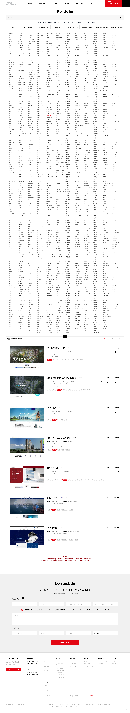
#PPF (10, 141)
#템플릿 (104, 146)
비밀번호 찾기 (47, 690)
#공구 (19, 152)
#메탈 (38, 111)
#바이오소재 (40, 226)
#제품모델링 (96, 35)
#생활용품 (58, 45)
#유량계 (76, 141)
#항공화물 (114, 137)
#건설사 (11, 322)
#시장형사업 (58, 316)
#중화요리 (95, 139)
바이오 (73, 22)
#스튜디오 (58, 285)
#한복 (113, 107)
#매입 (38, 98)
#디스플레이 (30, 320)
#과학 (19, 209)
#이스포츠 (77, 273)
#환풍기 (113, 277)
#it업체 (10, 199)
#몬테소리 (39, 133)
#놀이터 (29, 158)
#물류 (38, 172)
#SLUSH (11, 158)
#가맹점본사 (12, 248)
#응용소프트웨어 (78, 199)
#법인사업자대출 (41, 316)
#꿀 (28, 100)
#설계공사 (58, 72)
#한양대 (113, 113)
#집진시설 (95, 178)
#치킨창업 (95, 299)
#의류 (76, 236)
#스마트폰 (58, 264)
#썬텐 (66, 141)
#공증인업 (20, 199)
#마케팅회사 (40, 86)
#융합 (76, 178)
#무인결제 (39, 160)
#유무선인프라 (78, 143)
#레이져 (39, 53)
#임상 (85, 39)
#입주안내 (86, 49)
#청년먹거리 (96, 226)
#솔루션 (57, 185)
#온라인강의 (77, 55)
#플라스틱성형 (106, 328)
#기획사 (29, 94)
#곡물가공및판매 (22, 133)
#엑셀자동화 (68, 252)
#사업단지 (48, 232)
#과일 (19, 207)
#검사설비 (20, 72)
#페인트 (104, 250)
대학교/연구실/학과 (28, 27)
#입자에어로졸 (87, 45)
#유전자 (76, 150)
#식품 (66, 59)
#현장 (113, 205)
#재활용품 (86, 148)
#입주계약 (86, 47)
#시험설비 (58, 332)
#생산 (57, 39)
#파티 (104, 217)
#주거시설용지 (96, 92)
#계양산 (20, 105)
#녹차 (29, 154)
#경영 (19, 96)
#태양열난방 (105, 127)
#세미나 (57, 115)
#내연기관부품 (31, 121)
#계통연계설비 (21, 109)
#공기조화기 (21, 158)
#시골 (57, 291)
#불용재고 (48, 168)
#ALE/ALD (11, 37)
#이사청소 (77, 269)
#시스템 (57, 305)
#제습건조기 (86, 312)
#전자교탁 (86, 230)
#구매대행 (20, 271)
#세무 (57, 104)
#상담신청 (48, 320)
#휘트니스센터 (115, 305)
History (45, 668)
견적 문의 (109, 348)
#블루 (47, 187)
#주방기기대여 (96, 100)
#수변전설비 (58, 201)
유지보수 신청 (79, 3)
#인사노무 (77, 295)
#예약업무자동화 (78, 37)
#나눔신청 (30, 105)
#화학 (113, 250)
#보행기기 (48, 66)
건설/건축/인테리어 (43, 27)
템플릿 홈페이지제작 (61, 610)
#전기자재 (86, 180)
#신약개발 (67, 90)
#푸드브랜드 (105, 299)
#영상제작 (67, 324)
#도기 (29, 265)
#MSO (10, 125)
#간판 (10, 271)
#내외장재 (30, 123)
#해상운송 (114, 148)
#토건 (104, 148)
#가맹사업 (11, 244)
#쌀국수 (67, 139)
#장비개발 (86, 117)
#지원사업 (95, 154)
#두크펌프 (30, 308)
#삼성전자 (48, 310)
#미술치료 (39, 197)
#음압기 (76, 191)
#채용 (94, 207)
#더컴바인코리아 (31, 248)
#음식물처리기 (78, 187)
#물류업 (39, 180)
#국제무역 (20, 287)
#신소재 (67, 86)
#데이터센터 (30, 260)
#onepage (11, 213)
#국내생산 (20, 283)
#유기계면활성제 (78, 133)
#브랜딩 (48, 178)
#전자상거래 (86, 238)
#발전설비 (39, 265)
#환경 (113, 258)
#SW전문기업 (12, 164)
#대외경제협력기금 (32, 230)
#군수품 (20, 293)
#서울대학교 (58, 57)
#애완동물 (67, 189)
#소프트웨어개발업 (60, 170)
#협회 (113, 209)
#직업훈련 (95, 164)
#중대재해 (95, 133)
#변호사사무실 (49, 33)
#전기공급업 (86, 166)
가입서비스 (47, 682)
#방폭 (38, 291)
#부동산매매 (49, 109)
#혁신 (113, 201)
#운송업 (76, 100)
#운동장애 (77, 96)
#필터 (113, 61)
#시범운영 (58, 299)
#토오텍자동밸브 (106, 164)
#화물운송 (114, 228)
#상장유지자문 (49, 324)
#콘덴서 (104, 80)
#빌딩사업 (48, 223)
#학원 (113, 90)
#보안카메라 (49, 61)
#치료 (94, 287)
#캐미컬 (95, 328)
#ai (9, 174)
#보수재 (48, 51)
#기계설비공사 (31, 39)
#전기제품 (86, 193)
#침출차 (95, 308)
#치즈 (94, 293)
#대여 (29, 228)
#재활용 (85, 146)
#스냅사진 (58, 246)
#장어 (85, 127)
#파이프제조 (105, 213)
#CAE (10, 47)
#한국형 (113, 104)
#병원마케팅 (49, 43)
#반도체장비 (40, 242)
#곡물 (19, 129)
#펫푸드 (104, 262)
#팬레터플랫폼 (106, 240)
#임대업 (85, 37)
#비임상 (48, 201)
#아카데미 (67, 160)
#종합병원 (95, 86)
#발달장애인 (40, 258)
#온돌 (76, 51)
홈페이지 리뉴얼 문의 (92, 610)
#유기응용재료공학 (79, 137)
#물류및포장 (40, 176)
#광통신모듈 (21, 240)
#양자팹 (67, 219)
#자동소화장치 (87, 61)
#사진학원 (48, 244)
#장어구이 (86, 129)
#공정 (19, 191)
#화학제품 (114, 256)
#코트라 (104, 78)
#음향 (76, 195)
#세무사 (57, 107)
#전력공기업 (86, 199)
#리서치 (39, 72)
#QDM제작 (11, 143)
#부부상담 (48, 121)
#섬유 (57, 88)
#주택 (94, 105)
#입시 (85, 41)
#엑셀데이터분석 (69, 248)
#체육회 (95, 246)
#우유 (76, 90)
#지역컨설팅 (96, 152)
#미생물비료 (40, 191)
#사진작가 (48, 240)
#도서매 (29, 277)
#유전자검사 (77, 152)
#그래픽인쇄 (21, 299)
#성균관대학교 (59, 94)
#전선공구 (86, 219)
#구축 (19, 275)
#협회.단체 (114, 211)
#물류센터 (39, 178)
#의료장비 (77, 232)
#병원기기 (48, 41)
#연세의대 (67, 301)
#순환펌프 (58, 240)
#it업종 (10, 197)
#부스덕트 (48, 131)
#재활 (85, 141)
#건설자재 (11, 332)
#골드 (19, 135)
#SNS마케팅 (11, 162)
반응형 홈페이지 (27, 610)
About (45, 661)
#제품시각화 (96, 41)
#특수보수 (105, 205)
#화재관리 (114, 246)
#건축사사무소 (21, 55)
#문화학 (39, 168)
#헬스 (113, 197)
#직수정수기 (96, 160)
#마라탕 (39, 74)
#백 (38, 301)
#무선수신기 (40, 150)
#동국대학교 (30, 299)
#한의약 (113, 117)
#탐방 (104, 119)
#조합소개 (95, 74)
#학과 (113, 68)
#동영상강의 (30, 305)
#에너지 (67, 232)
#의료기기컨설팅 (78, 217)
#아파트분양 (68, 162)
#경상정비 (20, 94)
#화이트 (113, 234)
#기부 (29, 51)
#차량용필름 (96, 185)
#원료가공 (77, 113)
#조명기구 (95, 63)
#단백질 (29, 195)
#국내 (19, 281)
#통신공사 (105, 176)
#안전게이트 (68, 172)
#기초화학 (30, 86)
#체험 (94, 248)
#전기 (85, 162)
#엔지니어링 (68, 256)
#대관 (29, 209)
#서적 (57, 61)
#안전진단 (67, 178)
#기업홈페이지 (31, 78)
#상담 (47, 312)
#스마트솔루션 (59, 256)
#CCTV (10, 51)
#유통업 (76, 168)
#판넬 (104, 221)
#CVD (10, 59)
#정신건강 (86, 299)
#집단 (94, 176)
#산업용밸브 (49, 281)
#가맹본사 (11, 240)
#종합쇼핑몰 (96, 88)
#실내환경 (67, 105)
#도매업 (29, 273)
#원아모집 (77, 117)
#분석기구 (48, 154)
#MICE (10, 119)
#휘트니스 (114, 303)
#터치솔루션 (105, 135)
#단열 (29, 199)
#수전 (57, 215)
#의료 (76, 203)
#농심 (29, 166)
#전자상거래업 (87, 240)
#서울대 (57, 55)
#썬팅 (66, 143)
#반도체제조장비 (41, 244)
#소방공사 (58, 141)
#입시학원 (86, 43)
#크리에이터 (105, 86)
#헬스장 (113, 199)
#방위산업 (39, 289)
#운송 (76, 98)
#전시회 (85, 223)
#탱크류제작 (105, 131)
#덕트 (29, 250)
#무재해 (39, 162)
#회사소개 (114, 291)
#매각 (38, 94)
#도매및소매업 (31, 271)
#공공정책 (20, 150)
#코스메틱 (105, 66)
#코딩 (104, 65)
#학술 (113, 74)
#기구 (29, 47)
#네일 (29, 131)
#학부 (113, 72)
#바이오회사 (40, 232)
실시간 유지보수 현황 (102, 661)
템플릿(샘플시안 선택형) (102, 27)
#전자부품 (86, 234)
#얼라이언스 (68, 226)
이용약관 (48, 696)
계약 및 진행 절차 (73, 664)
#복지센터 (48, 88)
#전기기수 (86, 172)
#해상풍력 (114, 154)
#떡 (28, 332)
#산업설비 (48, 271)
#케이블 (104, 61)
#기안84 (29, 65)
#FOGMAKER (12, 65)
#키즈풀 (104, 105)
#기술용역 (30, 59)
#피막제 (113, 39)
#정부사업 (86, 289)
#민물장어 (39, 205)
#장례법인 (86, 113)
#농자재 (29, 172)
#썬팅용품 (67, 146)
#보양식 (48, 63)
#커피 (104, 35)
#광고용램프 (21, 236)
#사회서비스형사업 (50, 256)
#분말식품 (48, 148)
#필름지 (113, 59)
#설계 (57, 70)
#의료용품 (77, 228)
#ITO (10, 80)
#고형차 (20, 127)
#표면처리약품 (106, 293)
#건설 (10, 318)
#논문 (29, 156)
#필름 (113, 51)
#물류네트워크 (40, 174)
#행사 (113, 176)
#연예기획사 (68, 303)
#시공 (57, 293)
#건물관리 (11, 314)
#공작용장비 (21, 184)
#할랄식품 (114, 127)
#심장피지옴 (68, 133)
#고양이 (20, 119)
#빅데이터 (48, 221)
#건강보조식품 (12, 308)
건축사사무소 (87, 22)
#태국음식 (105, 121)
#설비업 (57, 82)
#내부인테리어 (31, 117)
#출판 (94, 269)
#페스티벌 (105, 248)
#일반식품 (77, 324)
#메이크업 (39, 109)
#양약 (66, 213)
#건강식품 (11, 310)
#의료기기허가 (78, 219)
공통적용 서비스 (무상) (88, 666)
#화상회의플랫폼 (115, 232)
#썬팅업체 (67, 145)
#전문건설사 (86, 205)
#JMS (10, 104)
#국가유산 (20, 279)
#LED (10, 113)
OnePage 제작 (77, 610)
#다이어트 (30, 187)
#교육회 (20, 265)
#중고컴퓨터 (96, 127)
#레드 (38, 43)
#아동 (66, 150)
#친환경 (95, 303)
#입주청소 (86, 51)
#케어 (104, 59)
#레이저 (39, 49)
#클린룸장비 (105, 98)
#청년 (94, 223)
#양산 (66, 209)
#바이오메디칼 (40, 225)
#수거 (57, 195)
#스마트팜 (58, 260)
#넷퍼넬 (29, 143)
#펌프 (104, 244)
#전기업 (85, 178)
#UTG (10, 170)
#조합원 (95, 76)
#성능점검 (58, 96)
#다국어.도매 (30, 180)
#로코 (38, 68)
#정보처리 (86, 283)
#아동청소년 (68, 154)
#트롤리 (104, 199)
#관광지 (20, 225)
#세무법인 (58, 105)
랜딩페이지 (79, 22)
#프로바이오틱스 (106, 322)
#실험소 (67, 119)
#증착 (94, 141)
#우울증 (76, 88)
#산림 (47, 260)
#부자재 (48, 133)
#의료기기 (77, 207)
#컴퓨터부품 (105, 51)
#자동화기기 (86, 80)
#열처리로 (67, 310)
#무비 (38, 141)
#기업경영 (30, 68)
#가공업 (11, 230)
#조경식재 (95, 51)
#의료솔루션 (77, 223)
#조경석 (95, 47)
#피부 (113, 41)
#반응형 (39, 256)
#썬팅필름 (67, 148)
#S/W (10, 150)
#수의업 (57, 209)
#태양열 (104, 125)
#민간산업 (39, 203)
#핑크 (113, 63)
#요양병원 (77, 74)
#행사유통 (114, 185)
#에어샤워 (67, 240)
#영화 (66, 330)
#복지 (47, 82)
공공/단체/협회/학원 (87, 27)
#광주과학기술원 (22, 238)
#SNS (10, 160)
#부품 (47, 137)
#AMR (10, 39)
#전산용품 (86, 215)
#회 (112, 281)
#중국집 (95, 131)
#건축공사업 (21, 43)
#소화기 (57, 182)
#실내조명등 (68, 102)
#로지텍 (39, 66)
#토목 (104, 156)
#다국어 (29, 178)
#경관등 (20, 92)
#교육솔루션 (21, 262)
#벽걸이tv (39, 324)
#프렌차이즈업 (106, 320)
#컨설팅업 (105, 43)
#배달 (38, 295)
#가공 (10, 225)
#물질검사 (39, 182)
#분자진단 (48, 162)
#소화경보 (58, 180)
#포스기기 (105, 279)
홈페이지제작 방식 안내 (75, 661)
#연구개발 (67, 269)
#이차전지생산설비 (79, 277)
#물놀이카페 (40, 170)
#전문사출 (86, 211)
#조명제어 (95, 68)
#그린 (19, 303)
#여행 (66, 264)
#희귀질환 (114, 310)
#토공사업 (105, 154)
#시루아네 (58, 297)
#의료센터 (77, 221)
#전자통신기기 (87, 256)
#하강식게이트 (115, 65)
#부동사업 (48, 100)
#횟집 (113, 297)
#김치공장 (30, 96)
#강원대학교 (12, 287)
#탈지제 (104, 117)
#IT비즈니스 (11, 86)
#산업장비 (48, 293)
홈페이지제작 (54, 3)
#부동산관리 (49, 107)
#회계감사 (114, 285)
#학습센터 (114, 88)
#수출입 (57, 232)
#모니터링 (39, 119)
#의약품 (76, 250)
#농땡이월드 (30, 160)
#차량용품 (95, 184)
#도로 (29, 267)
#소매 (57, 135)
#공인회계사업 (21, 180)
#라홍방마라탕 (40, 35)
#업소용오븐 (68, 230)
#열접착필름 (68, 308)
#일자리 (76, 332)
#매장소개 (39, 102)
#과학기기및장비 (22, 213)
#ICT (10, 72)
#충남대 (95, 273)
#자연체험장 (86, 96)
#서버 (57, 47)
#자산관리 (86, 90)
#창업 (94, 197)
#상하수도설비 (49, 330)
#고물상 (20, 115)
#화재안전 (114, 248)
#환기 (113, 271)
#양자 (66, 217)
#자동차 (85, 65)
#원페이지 (77, 121)
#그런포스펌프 (21, 301)
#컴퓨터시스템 (106, 53)
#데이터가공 (30, 254)
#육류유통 (77, 176)
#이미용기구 (77, 265)
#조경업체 (95, 53)
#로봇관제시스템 (41, 61)
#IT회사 (10, 102)
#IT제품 (10, 98)
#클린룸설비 (105, 96)
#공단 (19, 162)
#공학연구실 (21, 205)
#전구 (85, 160)
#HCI (10, 68)
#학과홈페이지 (115, 70)
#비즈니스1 (48, 211)
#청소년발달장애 (97, 234)
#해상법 (113, 146)
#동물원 (29, 303)
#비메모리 (48, 191)
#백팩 (38, 303)
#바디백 (39, 217)
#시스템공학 (58, 306)
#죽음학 (95, 113)
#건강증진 (11, 312)
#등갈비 (29, 314)
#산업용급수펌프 (50, 279)
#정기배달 (86, 271)
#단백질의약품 (31, 197)
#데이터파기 (30, 262)
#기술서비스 (30, 55)
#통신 (104, 174)
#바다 (38, 213)
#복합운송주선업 (50, 94)
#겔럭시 (20, 88)
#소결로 (57, 131)
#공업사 (20, 172)
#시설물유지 (58, 303)
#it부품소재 (11, 193)
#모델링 (39, 123)
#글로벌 (20, 308)
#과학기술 (20, 215)
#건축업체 (20, 63)
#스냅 (57, 244)
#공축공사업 (21, 201)
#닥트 (29, 191)
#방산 (38, 275)
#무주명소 (39, 164)
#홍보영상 (114, 225)
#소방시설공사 (59, 145)
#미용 (38, 201)
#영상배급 (67, 316)
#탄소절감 (105, 109)
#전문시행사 (86, 213)
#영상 (66, 314)
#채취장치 (95, 209)
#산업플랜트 (49, 297)
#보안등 (48, 55)
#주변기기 (95, 104)
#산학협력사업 (49, 303)
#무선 (38, 143)
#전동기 (85, 197)
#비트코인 (48, 217)
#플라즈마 (105, 332)
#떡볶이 (39, 33)
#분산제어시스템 (50, 150)
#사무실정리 (49, 228)
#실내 (66, 96)
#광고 (19, 230)
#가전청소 (11, 262)
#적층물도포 (86, 158)
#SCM (10, 152)
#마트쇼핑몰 (40, 88)
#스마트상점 (58, 254)
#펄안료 (104, 242)
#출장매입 (95, 265)
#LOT (10, 115)
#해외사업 (114, 166)
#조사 (94, 70)
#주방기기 (95, 98)
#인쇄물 (76, 301)
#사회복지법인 (49, 252)
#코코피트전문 (106, 76)
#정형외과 (86, 310)
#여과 (66, 260)
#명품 (38, 115)
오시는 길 (46, 670)
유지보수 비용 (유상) (88, 664)
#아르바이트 (68, 156)
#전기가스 (86, 164)
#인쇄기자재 (77, 299)
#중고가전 (95, 125)
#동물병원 (30, 301)
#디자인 (29, 322)
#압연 (66, 182)
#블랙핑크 (48, 185)
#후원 (113, 301)
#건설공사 (11, 320)
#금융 (19, 320)
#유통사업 (77, 166)
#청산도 (95, 228)
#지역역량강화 (96, 150)
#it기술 (10, 189)
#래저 (38, 37)
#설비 (57, 78)
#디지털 (29, 326)
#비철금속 (48, 215)
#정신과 (85, 305)
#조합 (94, 72)
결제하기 (92, 696)
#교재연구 (20, 267)
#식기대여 (67, 39)
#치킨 (94, 295)
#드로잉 (29, 310)
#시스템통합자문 (59, 312)
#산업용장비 (49, 283)
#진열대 (95, 172)
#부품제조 (48, 146)
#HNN (10, 70)
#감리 (10, 277)
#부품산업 (48, 143)
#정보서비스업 (87, 281)
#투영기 (104, 195)
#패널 (104, 234)
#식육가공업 (68, 53)
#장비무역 (86, 121)
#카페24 (95, 320)
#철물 (94, 219)
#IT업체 (10, 94)
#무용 (38, 158)
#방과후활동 (40, 273)
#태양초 (104, 129)
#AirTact (11, 41)
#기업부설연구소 (31, 74)
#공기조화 (20, 156)
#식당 (66, 45)
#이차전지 (77, 275)
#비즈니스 (48, 209)
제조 (61, 22)
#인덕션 (76, 287)
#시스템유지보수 (59, 308)
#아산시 (67, 158)
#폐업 (104, 269)
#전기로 (85, 174)
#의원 (76, 252)
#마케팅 (39, 80)
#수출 (57, 225)
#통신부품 (105, 178)
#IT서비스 (11, 88)
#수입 (57, 211)
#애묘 (66, 187)
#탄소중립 (105, 111)
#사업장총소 (49, 234)
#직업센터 (95, 162)
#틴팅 (104, 211)
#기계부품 (30, 35)
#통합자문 (105, 191)
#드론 (29, 312)
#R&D (10, 146)
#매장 (38, 100)
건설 (64, 22)
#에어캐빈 (67, 242)
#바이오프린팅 (40, 230)
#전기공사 (86, 168)
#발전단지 (39, 264)
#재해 (85, 139)
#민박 (38, 207)
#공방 (19, 168)
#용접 (76, 80)
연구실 (49, 22)
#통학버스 (105, 185)
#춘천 (94, 264)
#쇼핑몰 (57, 193)
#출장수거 (95, 267)
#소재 (57, 148)
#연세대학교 (68, 299)
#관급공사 (20, 226)
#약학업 (67, 207)
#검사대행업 (21, 70)
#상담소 (48, 318)
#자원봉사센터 (87, 100)
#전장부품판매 (87, 260)
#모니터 (39, 117)
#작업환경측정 (87, 107)
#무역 (38, 154)
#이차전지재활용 (78, 283)
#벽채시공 (39, 326)
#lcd (10, 209)
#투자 (104, 197)
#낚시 (29, 107)
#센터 (57, 125)
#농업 (29, 168)
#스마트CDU (58, 248)
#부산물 (48, 125)
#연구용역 (67, 283)
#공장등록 (20, 187)
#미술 (38, 195)
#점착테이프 (86, 267)
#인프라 (76, 318)
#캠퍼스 (95, 330)
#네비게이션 (30, 129)
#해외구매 (114, 162)
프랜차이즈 (55, 22)
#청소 (94, 230)
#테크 (104, 145)
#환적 (113, 275)
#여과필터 (67, 262)
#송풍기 (57, 187)
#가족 (10, 264)
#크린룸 (104, 88)
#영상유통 (67, 318)
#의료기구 (77, 205)
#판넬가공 (105, 223)
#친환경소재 (96, 306)
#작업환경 (86, 105)
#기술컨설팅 (30, 63)
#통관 (104, 170)
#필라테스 (114, 49)
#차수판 (95, 187)
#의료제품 (77, 234)
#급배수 (20, 328)
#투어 (104, 193)
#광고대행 (20, 232)
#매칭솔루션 (40, 105)
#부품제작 (48, 145)
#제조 (85, 322)
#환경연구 (114, 265)
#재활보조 (86, 145)
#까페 (29, 98)
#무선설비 (39, 148)
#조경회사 (95, 55)
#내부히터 (30, 119)
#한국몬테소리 (115, 98)
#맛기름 (39, 90)
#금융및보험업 (21, 322)
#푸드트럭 (105, 301)
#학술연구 (114, 76)
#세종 (57, 117)
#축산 (94, 260)
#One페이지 (11, 139)
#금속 (19, 310)
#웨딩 (76, 123)
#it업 (10, 195)
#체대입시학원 (96, 240)
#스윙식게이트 (59, 267)
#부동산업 (48, 115)
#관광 (19, 223)
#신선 (66, 80)
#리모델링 (39, 70)
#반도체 (39, 236)
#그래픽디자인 (21, 297)
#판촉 (104, 228)
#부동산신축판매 (50, 113)
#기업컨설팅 (30, 76)
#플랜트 (113, 33)
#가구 (10, 234)
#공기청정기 (21, 160)
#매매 (38, 96)
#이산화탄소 (77, 271)
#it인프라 (11, 201)
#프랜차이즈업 (106, 310)
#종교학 (95, 78)
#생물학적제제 (59, 37)
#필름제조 (114, 57)
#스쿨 (57, 269)
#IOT (10, 74)
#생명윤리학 (58, 33)
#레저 (38, 55)
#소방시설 (58, 143)
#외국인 (76, 63)
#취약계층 (95, 275)
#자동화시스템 (87, 82)
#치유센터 (95, 291)
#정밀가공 (86, 275)
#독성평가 (30, 297)
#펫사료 (104, 258)
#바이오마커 (40, 223)
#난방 (29, 109)
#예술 (76, 33)
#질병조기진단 (96, 174)
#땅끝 (29, 330)
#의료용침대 (77, 226)
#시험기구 (58, 328)
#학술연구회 (114, 82)
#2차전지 (11, 33)
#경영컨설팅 (21, 104)
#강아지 (11, 283)
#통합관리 (105, 187)
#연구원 (67, 285)
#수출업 (57, 230)
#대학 (29, 238)
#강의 (10, 289)
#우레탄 (76, 84)
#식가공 (67, 35)
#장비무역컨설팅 (87, 123)
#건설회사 (20, 35)
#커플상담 (105, 33)
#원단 (76, 107)
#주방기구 (95, 96)
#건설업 (11, 328)
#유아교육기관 (78, 148)
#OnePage (11, 137)
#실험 (66, 111)
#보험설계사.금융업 (50, 74)
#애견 (66, 184)
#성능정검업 (58, 98)
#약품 (66, 201)
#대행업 (29, 246)
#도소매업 (30, 281)
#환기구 (113, 273)
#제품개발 (95, 33)
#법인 (38, 314)
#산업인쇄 (48, 291)
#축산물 (95, 262)
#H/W (10, 66)
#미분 (38, 187)
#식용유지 (67, 51)
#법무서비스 (40, 312)
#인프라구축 (77, 320)
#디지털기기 (30, 328)
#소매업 (57, 137)
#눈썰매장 (30, 176)
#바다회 (39, 215)
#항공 (113, 131)
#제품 (85, 332)
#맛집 (38, 92)
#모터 (38, 131)
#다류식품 (30, 182)
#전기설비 (86, 176)
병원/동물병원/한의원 (72, 27)
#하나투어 (114, 66)
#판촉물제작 (105, 232)
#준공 (94, 115)
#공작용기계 (21, 182)
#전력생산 (86, 201)
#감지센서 (11, 279)
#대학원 (29, 244)
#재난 (85, 131)
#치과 (94, 285)
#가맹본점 (11, 242)
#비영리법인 (49, 199)
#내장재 (29, 125)
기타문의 (106, 610)
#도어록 (29, 291)
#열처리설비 (68, 312)
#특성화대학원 (106, 203)
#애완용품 (67, 191)
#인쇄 (76, 297)
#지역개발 (95, 145)
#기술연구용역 (31, 57)
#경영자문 (20, 102)
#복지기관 (48, 84)
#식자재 (67, 55)
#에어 (66, 238)
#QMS (10, 145)
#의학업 (76, 264)
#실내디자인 (68, 98)
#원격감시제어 (78, 105)
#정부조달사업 (87, 291)
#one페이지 (11, 215)
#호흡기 (113, 215)
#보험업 (48, 76)
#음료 (76, 180)
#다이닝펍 (30, 185)
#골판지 (20, 137)
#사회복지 (48, 250)
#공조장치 (20, 197)
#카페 (94, 318)
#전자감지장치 (87, 228)
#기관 (29, 45)
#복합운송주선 (49, 92)
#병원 (47, 39)
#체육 (94, 242)
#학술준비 (114, 84)
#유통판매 (77, 170)
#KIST (10, 109)
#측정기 (95, 281)
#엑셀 (66, 246)
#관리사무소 (21, 228)
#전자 (85, 225)
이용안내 (77, 696)
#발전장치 (39, 271)
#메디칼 (39, 107)
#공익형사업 (21, 178)
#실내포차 (67, 104)
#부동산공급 (49, 105)
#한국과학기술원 (115, 96)
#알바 (66, 180)
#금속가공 (20, 312)
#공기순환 (20, 154)
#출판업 (95, 271)
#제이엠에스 (86, 318)
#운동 (76, 92)
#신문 (66, 74)
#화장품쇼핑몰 (115, 238)
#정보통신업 (86, 287)
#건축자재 (20, 65)
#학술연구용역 (115, 80)
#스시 (57, 265)
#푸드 (104, 297)
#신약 (66, 88)
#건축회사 (20, 66)
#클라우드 (105, 90)
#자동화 (85, 76)
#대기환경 (30, 219)
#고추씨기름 (21, 125)
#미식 (38, 199)
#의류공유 (77, 238)
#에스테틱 (67, 236)
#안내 (66, 166)
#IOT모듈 (11, 76)
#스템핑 (57, 283)
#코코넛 (104, 68)
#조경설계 (95, 49)
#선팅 (57, 68)
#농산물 (29, 162)
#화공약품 (114, 226)
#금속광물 (20, 314)
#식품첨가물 (68, 66)
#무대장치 (39, 137)
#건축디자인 (21, 47)
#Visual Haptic (12, 172)
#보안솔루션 (49, 57)
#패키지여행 (105, 238)
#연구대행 (67, 275)
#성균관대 (58, 92)
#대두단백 (30, 221)
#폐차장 (104, 273)
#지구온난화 (96, 143)
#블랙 (47, 184)
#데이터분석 (30, 258)
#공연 (19, 174)
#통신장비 (105, 180)
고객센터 (90, 3)
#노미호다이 (30, 145)
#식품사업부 (68, 63)
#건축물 (20, 49)
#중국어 (95, 129)
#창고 (94, 193)
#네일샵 (29, 133)
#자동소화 (86, 59)
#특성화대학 (105, 201)
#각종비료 (11, 267)
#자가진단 (86, 53)
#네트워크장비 (31, 139)
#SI (9, 154)
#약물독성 (67, 199)
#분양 (47, 158)
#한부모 (113, 109)
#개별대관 (11, 297)
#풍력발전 (105, 306)
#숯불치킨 (58, 242)
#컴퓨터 (104, 49)
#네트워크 (30, 137)
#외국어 (76, 61)
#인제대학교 (77, 303)
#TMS (10, 166)
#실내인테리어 (68, 100)
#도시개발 (30, 283)
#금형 (19, 326)
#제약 (85, 314)
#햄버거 (113, 172)
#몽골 (38, 135)
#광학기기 (20, 242)
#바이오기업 (40, 221)
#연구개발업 (68, 271)
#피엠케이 (114, 45)
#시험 (57, 324)
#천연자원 (95, 213)
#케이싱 (104, 63)
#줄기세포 (95, 117)
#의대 (76, 201)
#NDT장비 (11, 127)
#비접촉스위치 (49, 203)
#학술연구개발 (115, 78)
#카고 (94, 310)
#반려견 (39, 248)
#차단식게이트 (96, 180)
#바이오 (39, 219)
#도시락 (29, 285)
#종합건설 (95, 84)
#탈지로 (104, 115)
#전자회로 (86, 258)
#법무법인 (39, 310)
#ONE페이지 (12, 135)
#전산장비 (86, 217)
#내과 (29, 115)
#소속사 (57, 146)
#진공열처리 (96, 168)
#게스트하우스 (21, 78)
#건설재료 (20, 33)
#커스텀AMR (96, 332)
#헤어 (113, 193)
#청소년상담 (96, 236)
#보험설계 (48, 72)
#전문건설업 (86, 207)
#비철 (47, 213)
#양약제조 (67, 215)
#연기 (66, 289)
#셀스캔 (57, 127)
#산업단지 (48, 267)
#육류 (76, 174)
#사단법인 (48, 225)
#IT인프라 (11, 96)
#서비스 (57, 49)
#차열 (94, 191)
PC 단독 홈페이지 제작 (44, 610)
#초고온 (95, 254)
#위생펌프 (77, 127)
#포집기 (104, 287)
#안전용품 (67, 176)
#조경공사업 (96, 45)
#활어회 (113, 279)
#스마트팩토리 (59, 262)
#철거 (94, 217)
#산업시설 (48, 273)
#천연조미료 (96, 215)
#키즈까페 (105, 102)
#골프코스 (20, 145)
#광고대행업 (21, 234)
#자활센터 (86, 104)
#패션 (104, 236)
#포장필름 (105, 285)
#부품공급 (48, 141)
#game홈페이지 (12, 182)
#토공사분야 (105, 152)
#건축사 (20, 51)
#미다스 (39, 184)
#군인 (19, 295)
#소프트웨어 (58, 154)
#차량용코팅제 (96, 182)
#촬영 (94, 258)
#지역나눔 (95, 146)
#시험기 (57, 326)
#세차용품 (58, 119)
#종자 (94, 82)
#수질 (57, 219)
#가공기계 (11, 226)
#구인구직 (20, 273)
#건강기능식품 (12, 306)
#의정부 (76, 256)
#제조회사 (86, 330)
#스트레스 (58, 287)
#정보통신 (86, 285)
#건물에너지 (12, 316)
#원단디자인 (77, 109)
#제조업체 (86, 328)
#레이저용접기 (40, 51)
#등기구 (29, 316)
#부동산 (48, 102)
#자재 (85, 102)
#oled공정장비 (12, 211)
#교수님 (20, 248)
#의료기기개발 (78, 209)
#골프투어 (20, 146)
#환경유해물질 (115, 269)
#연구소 (67, 279)
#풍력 (104, 305)
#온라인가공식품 (78, 53)
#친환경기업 (96, 305)
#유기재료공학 (78, 139)
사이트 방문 (116, 348)
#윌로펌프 (77, 131)
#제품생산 (95, 37)
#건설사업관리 (12, 324)
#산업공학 (48, 264)
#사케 (47, 248)
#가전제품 (11, 260)
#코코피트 (105, 70)
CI (44, 664)
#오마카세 (77, 41)
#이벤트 (76, 267)
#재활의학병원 (87, 150)
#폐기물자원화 (106, 265)
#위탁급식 (77, 129)
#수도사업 (58, 199)
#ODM (10, 131)
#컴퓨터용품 (105, 55)
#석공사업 (58, 63)
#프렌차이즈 (105, 314)
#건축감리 (20, 39)
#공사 (19, 170)
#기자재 (29, 82)
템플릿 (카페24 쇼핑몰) (117, 27)
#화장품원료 (114, 240)
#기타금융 (30, 88)
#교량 (19, 246)
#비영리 (48, 195)
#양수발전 (67, 211)
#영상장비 (67, 322)
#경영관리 (20, 98)
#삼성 (47, 308)
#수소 (57, 207)
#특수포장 (105, 209)
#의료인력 (77, 230)
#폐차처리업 (105, 277)
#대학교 (29, 240)
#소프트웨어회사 (59, 178)
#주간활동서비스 (97, 90)
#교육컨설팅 (21, 264)
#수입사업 (58, 213)
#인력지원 (77, 293)
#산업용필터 (49, 289)
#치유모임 (95, 289)
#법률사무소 (40, 306)
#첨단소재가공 (96, 221)
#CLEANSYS (11, 57)
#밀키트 (39, 211)
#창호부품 (95, 203)
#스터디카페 (58, 279)
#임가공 (85, 33)
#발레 (38, 260)
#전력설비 (86, 203)
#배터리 (39, 299)
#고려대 (20, 111)
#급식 (19, 330)
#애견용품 (67, 185)
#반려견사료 (40, 250)
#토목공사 (105, 158)
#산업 (47, 262)
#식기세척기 (68, 41)
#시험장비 (67, 33)
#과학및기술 (21, 217)
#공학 (19, 203)
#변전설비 (39, 328)
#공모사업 (20, 166)
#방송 (38, 277)
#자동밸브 (86, 57)
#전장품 (85, 262)
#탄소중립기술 (106, 113)
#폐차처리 (105, 275)
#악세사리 (67, 164)
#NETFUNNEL (12, 129)
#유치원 (76, 162)
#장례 (85, 111)
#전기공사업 (86, 170)
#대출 (29, 234)
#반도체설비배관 (41, 240)
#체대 (94, 238)
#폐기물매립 (105, 264)
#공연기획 (20, 176)
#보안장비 (48, 59)
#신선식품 (67, 82)
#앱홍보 (67, 197)
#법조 (38, 320)
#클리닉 (104, 92)
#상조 (47, 326)
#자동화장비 (86, 84)
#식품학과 (67, 68)
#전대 (85, 195)
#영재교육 (67, 328)
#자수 (85, 92)
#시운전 (57, 314)
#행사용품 (114, 184)
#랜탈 (38, 41)
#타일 (104, 107)
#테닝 (104, 137)
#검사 (19, 68)
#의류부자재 (77, 244)
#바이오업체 (40, 228)
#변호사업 (48, 35)
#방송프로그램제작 (41, 283)
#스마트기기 (58, 252)
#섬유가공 (58, 90)
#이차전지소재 (78, 279)
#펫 (103, 254)
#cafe (10, 176)
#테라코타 (105, 139)
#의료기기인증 (78, 215)
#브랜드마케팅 (49, 176)
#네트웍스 (30, 141)
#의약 (76, 248)
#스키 (57, 275)
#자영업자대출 (87, 98)
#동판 (29, 306)
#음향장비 (77, 197)
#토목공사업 (105, 160)
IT (35, 22)
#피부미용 (114, 43)
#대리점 (29, 223)
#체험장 (95, 250)
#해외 (113, 160)
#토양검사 (105, 162)
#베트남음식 (40, 322)
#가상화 (11, 254)
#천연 (94, 211)
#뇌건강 (29, 174)
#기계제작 (30, 43)
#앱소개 (67, 195)
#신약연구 (67, 92)
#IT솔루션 (11, 90)
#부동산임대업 (49, 117)
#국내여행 (20, 285)
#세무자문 (58, 109)
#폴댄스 (104, 289)
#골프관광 (20, 141)
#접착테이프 (86, 269)
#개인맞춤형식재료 (13, 301)
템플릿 (93, 22)
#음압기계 (77, 193)
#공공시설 (20, 148)
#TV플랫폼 (11, 168)
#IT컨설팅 (11, 100)
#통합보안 (105, 189)
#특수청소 (105, 207)
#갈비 (10, 275)
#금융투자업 (21, 324)
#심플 (66, 137)
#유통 (76, 164)
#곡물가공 (20, 131)
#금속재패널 (21, 318)
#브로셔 (48, 182)
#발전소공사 (40, 269)
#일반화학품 (77, 328)
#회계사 (113, 289)
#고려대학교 (21, 113)
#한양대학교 (114, 115)
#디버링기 (30, 318)
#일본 (76, 330)
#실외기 (67, 109)
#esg (10, 178)
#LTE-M (10, 117)
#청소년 (95, 232)
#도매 (29, 269)
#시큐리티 (58, 320)
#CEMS (10, 53)
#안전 (66, 170)
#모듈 (38, 127)
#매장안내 (39, 104)
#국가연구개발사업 (22, 277)
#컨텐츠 (104, 45)
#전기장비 (86, 182)
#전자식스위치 (87, 242)
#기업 (29, 66)
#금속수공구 (21, 316)
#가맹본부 (11, 238)
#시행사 (57, 322)
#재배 (85, 137)
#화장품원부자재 (115, 242)
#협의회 (113, 207)
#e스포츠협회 (12, 180)
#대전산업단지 (31, 232)
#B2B (10, 43)
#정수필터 (86, 297)
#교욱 (19, 250)
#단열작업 (30, 201)
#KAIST (10, 105)
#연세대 (67, 297)
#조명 (94, 61)
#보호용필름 (49, 80)
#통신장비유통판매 (107, 184)
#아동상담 (67, 152)
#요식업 (76, 72)
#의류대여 (77, 240)
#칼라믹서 (95, 322)
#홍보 (113, 223)
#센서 (57, 123)
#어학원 (67, 225)
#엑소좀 (67, 254)
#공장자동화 (21, 189)
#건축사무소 (21, 53)
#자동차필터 (86, 74)
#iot (10, 184)
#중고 (94, 123)
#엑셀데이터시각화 (69, 250)
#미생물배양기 (40, 189)
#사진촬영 (48, 242)
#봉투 (47, 98)
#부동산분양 (49, 111)
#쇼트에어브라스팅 (60, 191)
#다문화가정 (30, 184)
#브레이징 (48, 180)
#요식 (76, 70)
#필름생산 (114, 55)
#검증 (19, 74)
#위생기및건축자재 (79, 125)
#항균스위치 (114, 139)
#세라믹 (57, 102)
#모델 (38, 121)
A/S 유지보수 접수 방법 (103, 664)
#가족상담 (11, 265)
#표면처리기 (105, 291)
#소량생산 (58, 133)
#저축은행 (86, 154)
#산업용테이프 (49, 287)
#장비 (85, 115)
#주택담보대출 (96, 109)
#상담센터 (48, 316)
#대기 (29, 211)
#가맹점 (11, 246)
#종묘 (94, 80)
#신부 (66, 78)
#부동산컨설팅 (49, 119)
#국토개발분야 (21, 291)
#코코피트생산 (106, 74)
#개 (10, 291)
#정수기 (85, 295)
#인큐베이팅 (77, 306)
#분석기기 (48, 156)
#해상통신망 (114, 152)
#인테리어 (77, 312)
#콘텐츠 (104, 84)
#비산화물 (48, 193)
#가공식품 (11, 228)
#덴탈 (29, 264)
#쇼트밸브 (58, 189)
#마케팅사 (39, 82)
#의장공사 (77, 254)
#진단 (94, 170)
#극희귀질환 (21, 305)
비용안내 (66, 3)
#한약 (113, 111)
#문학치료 (39, 166)
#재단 (85, 133)
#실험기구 (67, 113)
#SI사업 (10, 156)
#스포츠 (57, 289)
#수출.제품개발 (59, 226)
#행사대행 (114, 180)
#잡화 (85, 109)
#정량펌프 (86, 273)
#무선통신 (39, 152)
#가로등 (11, 236)
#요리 (76, 68)
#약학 (66, 205)
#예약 (76, 35)
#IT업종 (10, 92)
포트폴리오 (42, 3)
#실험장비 (67, 123)
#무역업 (39, 156)
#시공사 (57, 295)
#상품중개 (48, 328)
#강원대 (11, 285)
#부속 (47, 127)
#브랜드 (48, 174)
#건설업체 (11, 330)
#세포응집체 (58, 121)
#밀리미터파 (40, 209)
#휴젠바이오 (114, 308)
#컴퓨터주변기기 (106, 57)
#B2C (10, 45)
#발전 (38, 262)
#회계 (113, 283)
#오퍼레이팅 (77, 47)
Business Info (47, 666)
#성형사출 (58, 100)
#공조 (19, 193)
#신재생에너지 (68, 94)
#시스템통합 (58, 310)
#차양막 (95, 189)
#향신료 (113, 189)
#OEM (10, 133)
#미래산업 (39, 185)
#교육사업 (20, 256)
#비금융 (48, 189)
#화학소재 (114, 252)
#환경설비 (114, 264)
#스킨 (57, 277)
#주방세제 (95, 102)
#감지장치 (11, 281)
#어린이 (67, 221)
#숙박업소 (58, 238)
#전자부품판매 (87, 236)
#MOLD (10, 121)
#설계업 (57, 74)
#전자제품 (86, 250)
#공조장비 (20, 195)
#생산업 (57, 43)
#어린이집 (67, 223)
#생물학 (57, 35)
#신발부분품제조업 (69, 76)
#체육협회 (95, 244)
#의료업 (76, 225)
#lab (10, 207)
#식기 (66, 37)
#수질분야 (58, 223)
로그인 (45, 686)
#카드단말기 (96, 312)
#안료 (66, 168)
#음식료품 (77, 185)
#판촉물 (104, 230)
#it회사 (10, 203)
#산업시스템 (49, 275)
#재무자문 (86, 135)
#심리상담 (67, 125)
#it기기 (10, 187)
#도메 (29, 275)
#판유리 (104, 226)
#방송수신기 (40, 279)
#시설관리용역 (59, 301)
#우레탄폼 (77, 86)
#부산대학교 (49, 123)
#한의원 (113, 119)
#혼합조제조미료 (115, 219)
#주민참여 (95, 94)
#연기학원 (67, 291)
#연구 (66, 267)
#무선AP (39, 145)
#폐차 (104, 271)
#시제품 (57, 318)
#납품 (29, 113)
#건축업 (20, 61)
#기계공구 (30, 33)
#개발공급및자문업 (13, 295)
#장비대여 (86, 119)
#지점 (94, 158)
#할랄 (113, 125)
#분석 (47, 152)
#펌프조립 (105, 246)
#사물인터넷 (49, 230)
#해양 (113, 158)
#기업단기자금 (31, 70)
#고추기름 (20, 123)
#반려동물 (39, 252)
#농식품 (29, 164)
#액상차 (67, 193)
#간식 (10, 269)
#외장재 (76, 65)
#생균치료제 (49, 332)
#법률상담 (39, 308)
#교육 (19, 252)
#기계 (19, 332)
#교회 (19, 269)
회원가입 (46, 688)
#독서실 (29, 295)
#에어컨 (67, 244)
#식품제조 (67, 65)
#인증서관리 (77, 305)
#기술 (29, 53)
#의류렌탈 (77, 242)
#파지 (104, 215)
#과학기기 (20, 211)
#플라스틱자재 (106, 330)
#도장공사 (30, 293)
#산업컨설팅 (49, 295)
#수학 (57, 234)
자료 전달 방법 (73, 666)
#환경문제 (114, 260)
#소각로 (57, 129)
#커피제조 (105, 37)
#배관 (38, 293)
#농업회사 (30, 170)
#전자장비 (86, 244)
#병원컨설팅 (49, 45)
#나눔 (29, 104)
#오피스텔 (77, 49)
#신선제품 (67, 84)
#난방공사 (30, 111)
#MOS (10, 123)
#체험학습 (95, 252)
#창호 (94, 201)
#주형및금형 (96, 111)
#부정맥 (48, 135)
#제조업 (85, 326)
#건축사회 (20, 57)
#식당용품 (67, 47)
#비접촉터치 (49, 205)
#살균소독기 (49, 305)
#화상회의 (114, 230)
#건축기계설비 (21, 45)
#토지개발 (105, 166)
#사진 (47, 238)
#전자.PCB (86, 226)
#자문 (85, 88)
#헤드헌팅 (114, 191)
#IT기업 (10, 82)
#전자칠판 (86, 254)
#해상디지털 (114, 143)
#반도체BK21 (40, 238)
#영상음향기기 (68, 320)
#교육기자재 (21, 254)
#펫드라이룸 (105, 256)
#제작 (85, 320)
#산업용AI (48, 277)
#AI (9, 35)
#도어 (29, 289)
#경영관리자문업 (22, 100)
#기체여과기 (30, 84)
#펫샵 (104, 260)
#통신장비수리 (106, 182)
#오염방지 (77, 45)
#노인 (29, 146)
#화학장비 (114, 254)
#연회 (66, 306)
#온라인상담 (77, 57)
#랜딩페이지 (40, 39)
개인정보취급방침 (64, 696)
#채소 (94, 205)
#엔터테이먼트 (68, 258)
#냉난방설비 (30, 127)
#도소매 (29, 279)
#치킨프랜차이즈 (97, 301)
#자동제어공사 (87, 63)
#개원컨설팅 (12, 299)
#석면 (57, 65)
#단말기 (29, 193)
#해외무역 (114, 164)
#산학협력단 (49, 301)
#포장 (104, 281)
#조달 (94, 57)
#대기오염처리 (31, 215)
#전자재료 (86, 248)
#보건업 (48, 47)
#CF (10, 55)
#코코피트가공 (106, 72)
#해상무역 (114, 145)
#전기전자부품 (87, 185)
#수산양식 (58, 203)
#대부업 (29, 226)
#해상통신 (114, 150)
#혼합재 (113, 217)
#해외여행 (114, 168)
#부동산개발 (49, 104)
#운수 (76, 102)
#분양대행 (48, 160)
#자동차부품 (86, 66)
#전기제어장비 (87, 191)
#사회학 (48, 258)
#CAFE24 (11, 49)
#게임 (19, 80)
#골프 (19, 139)
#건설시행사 (12, 326)
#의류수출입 (77, 246)
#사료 (47, 226)
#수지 (57, 217)
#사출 (47, 246)
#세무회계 (58, 111)
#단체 (29, 205)
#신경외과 (67, 72)
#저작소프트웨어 (87, 152)
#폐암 (104, 267)
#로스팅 (39, 65)
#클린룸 (104, 94)
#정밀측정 (86, 279)
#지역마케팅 (96, 148)
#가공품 (11, 232)
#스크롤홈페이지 (59, 273)
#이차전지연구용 (78, 281)
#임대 (85, 35)
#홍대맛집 (114, 221)
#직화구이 (95, 166)
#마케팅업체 (40, 84)
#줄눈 (94, 119)
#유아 (76, 146)
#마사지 (39, 76)
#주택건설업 (96, 107)
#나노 (29, 102)
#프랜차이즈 (105, 308)
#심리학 (67, 129)
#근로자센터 (21, 306)
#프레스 (104, 312)
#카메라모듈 (96, 314)
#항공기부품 (114, 135)
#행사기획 (114, 178)
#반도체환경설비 (41, 246)
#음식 (76, 184)
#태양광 (104, 123)
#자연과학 (86, 94)
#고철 (19, 121)
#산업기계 (48, 265)
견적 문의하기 (64, 642)
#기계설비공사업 (31, 41)
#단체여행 (30, 207)
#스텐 (57, 281)
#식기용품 (67, 43)
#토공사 (104, 150)
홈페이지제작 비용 (88, 661)
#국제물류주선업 (22, 289)
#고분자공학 (21, 117)
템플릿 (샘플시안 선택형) (60, 675)
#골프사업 (20, 143)
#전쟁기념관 (86, 264)
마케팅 (68, 22)
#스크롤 (57, 271)
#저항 (85, 156)
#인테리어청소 (78, 316)
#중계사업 (95, 121)
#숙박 (57, 236)
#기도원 (29, 49)
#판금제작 (105, 219)
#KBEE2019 (11, 107)
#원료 (76, 111)
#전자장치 (86, 246)
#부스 (47, 129)
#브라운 (48, 172)
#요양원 (76, 76)
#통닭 (104, 172)
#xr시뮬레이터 (12, 223)
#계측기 (20, 107)
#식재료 (67, 57)
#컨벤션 (104, 39)
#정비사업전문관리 (88, 293)
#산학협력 (48, 299)
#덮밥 (29, 252)
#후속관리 (114, 299)
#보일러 (48, 65)
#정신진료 (86, 306)
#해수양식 (114, 156)
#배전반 (39, 297)
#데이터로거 (30, 256)
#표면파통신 (105, 295)
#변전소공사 (40, 330)
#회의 (113, 293)
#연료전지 (67, 293)
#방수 (38, 285)
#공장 (19, 185)
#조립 (94, 59)
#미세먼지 (39, 193)
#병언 (47, 37)
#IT (9, 78)
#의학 (76, 258)
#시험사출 (58, 330)
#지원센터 (95, 156)
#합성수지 (114, 129)
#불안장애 (48, 166)
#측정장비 (95, 283)
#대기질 (29, 217)
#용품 (76, 82)
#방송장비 (39, 281)
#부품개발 (48, 139)
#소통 (57, 150)
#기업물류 (30, 72)
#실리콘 (67, 107)
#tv (9, 221)
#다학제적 (30, 189)
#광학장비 (20, 244)
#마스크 (39, 78)
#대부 (29, 225)
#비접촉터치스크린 (50, 207)
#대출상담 (30, 236)
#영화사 (67, 332)
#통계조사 (105, 168)
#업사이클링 (68, 228)
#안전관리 (67, 174)
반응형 (39, 22)
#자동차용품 (86, 72)
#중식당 (95, 137)
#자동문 (85, 55)
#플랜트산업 (114, 35)
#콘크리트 (105, 82)
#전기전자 (86, 184)
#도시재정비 (30, 287)
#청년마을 (95, 225)
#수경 (57, 197)
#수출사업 (58, 228)
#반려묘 (39, 254)
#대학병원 (30, 242)
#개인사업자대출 (12, 303)
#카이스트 (95, 316)
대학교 (44, 22)
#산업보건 (48, 269)
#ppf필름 (11, 217)
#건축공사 (20, 41)
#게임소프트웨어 (22, 82)
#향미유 (113, 187)
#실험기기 (67, 115)
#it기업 (10, 191)
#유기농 (76, 135)
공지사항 (114, 664)
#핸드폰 (113, 170)
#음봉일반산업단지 (79, 182)
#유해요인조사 (78, 172)
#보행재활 (48, 68)
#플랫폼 (113, 37)
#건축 (19, 37)
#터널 (104, 133)
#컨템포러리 (105, 47)
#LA (10, 111)
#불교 (47, 164)
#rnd (10, 219)
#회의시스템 (114, 295)
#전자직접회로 (87, 252)
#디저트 (29, 324)
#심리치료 (67, 127)
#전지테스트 (86, 265)
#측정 (94, 279)
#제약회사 (86, 316)
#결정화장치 (21, 90)
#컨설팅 (104, 41)
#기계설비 (30, 37)
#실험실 (67, 121)
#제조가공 (86, 324)
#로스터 (39, 63)
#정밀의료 (86, 277)
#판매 (104, 225)
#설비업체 (58, 84)
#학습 (113, 86)
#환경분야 (114, 262)
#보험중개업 (49, 78)
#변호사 (39, 332)
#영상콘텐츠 (68, 326)
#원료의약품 (77, 115)
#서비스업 (58, 53)
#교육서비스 (21, 258)
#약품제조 (67, 203)
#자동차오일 (86, 70)
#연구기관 (67, 273)
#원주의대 (77, 119)
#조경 (94, 43)
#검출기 (20, 76)
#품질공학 (105, 303)
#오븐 (76, 43)
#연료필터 (67, 295)
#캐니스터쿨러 (96, 324)
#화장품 (113, 236)
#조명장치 (95, 66)
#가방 (10, 250)
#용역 (76, 78)
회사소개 (30, 3)
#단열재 (29, 203)
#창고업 (95, 195)
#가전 (10, 258)
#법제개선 (39, 318)
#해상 (113, 141)
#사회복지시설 (49, 254)
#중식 (94, 135)
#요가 (76, 66)
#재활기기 (86, 143)
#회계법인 (114, 287)
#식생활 (67, 49)
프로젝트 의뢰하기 (12, 669)
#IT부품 (10, 84)
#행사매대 (114, 182)
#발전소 (39, 267)
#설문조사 (58, 76)
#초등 (94, 256)
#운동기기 (77, 94)
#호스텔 (113, 213)
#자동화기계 (86, 78)
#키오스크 (105, 100)
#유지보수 (77, 160)
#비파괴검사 (49, 219)
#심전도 (67, 135)
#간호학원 (11, 273)
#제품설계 (95, 39)
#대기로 (29, 213)
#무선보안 (39, 146)
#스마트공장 (58, 250)
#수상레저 (58, 205)
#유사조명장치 (78, 145)
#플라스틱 (105, 326)
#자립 (85, 86)
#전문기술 (86, 209)
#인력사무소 (77, 291)
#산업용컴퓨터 (49, 285)
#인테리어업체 (78, 314)
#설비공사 (58, 80)
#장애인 (85, 125)
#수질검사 (58, 221)
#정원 (85, 308)
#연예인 (67, 305)
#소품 (57, 152)
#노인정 (29, 152)
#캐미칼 (95, 326)
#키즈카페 (105, 104)
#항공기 (113, 133)
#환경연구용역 (115, 267)
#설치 (57, 86)
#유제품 (76, 158)
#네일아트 (30, 135)
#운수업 (76, 104)
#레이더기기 (40, 47)
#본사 (47, 96)
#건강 (10, 305)
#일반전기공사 (78, 326)
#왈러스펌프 (77, 59)
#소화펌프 (58, 184)
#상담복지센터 (49, 314)
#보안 (47, 53)
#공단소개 (20, 164)
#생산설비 (58, 41)
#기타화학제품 (31, 90)
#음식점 (76, 189)
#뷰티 (47, 170)
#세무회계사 (58, 113)
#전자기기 (86, 232)
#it (9, 185)
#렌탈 (38, 57)
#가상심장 (11, 252)
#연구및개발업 (68, 277)
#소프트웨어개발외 (60, 172)
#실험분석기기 (68, 117)
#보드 (47, 49)
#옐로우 (76, 39)
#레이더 (39, 45)
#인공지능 (77, 285)
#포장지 (104, 283)
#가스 (10, 256)
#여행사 (67, 265)
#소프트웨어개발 (59, 156)
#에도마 (67, 234)
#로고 (38, 59)
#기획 (29, 92)
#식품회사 (67, 70)
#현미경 (113, 203)
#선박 (57, 66)
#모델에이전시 (40, 125)
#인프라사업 (77, 322)
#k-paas (11, 205)
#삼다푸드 (48, 306)
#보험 (47, 70)
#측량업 (95, 277)
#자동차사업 (86, 68)
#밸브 (38, 305)
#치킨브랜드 (96, 297)
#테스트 (104, 143)
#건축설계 (20, 59)
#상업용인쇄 (49, 322)
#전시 (85, 221)
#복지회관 (48, 90)
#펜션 (104, 252)
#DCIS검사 (11, 63)
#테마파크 (105, 141)
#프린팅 (104, 324)
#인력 (76, 289)
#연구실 (67, 281)
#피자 (113, 47)
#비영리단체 (49, 197)
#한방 (113, 105)
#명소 (38, 113)
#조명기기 (95, 65)
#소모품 (57, 139)
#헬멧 (113, 195)
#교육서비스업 (21, 260)
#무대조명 (39, 139)
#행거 (113, 174)
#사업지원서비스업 (50, 236)
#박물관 (39, 234)
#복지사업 (48, 86)
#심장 (66, 131)
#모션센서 (39, 129)
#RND (10, 148)
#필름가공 (114, 53)
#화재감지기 (114, 244)
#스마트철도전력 (59, 258)
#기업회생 (30, 80)
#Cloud (10, 61)
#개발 (10, 293)
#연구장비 (67, 287)
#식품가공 (67, 61)
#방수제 (39, 287)
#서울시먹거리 (59, 59)
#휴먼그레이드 (115, 306)
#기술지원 (30, 61)
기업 (13, 27)
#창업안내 (95, 199)
